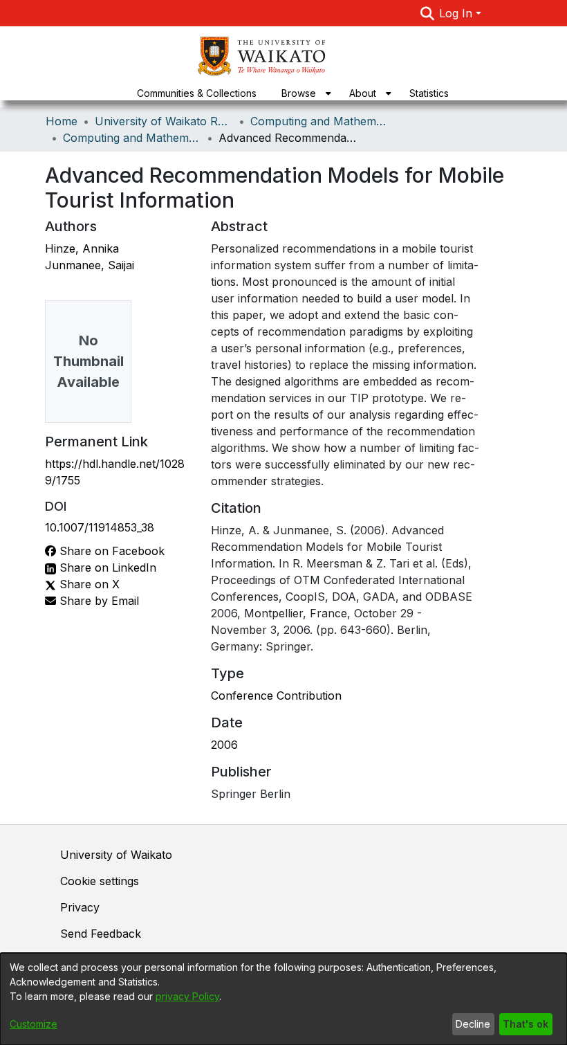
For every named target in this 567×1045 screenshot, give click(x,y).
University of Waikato (116, 855)
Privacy (80, 907)
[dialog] (283, 999)
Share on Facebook (110, 551)
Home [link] (61, 121)
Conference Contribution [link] (276, 695)
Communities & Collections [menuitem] (197, 93)
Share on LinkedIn (106, 567)
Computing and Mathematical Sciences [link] (319, 121)
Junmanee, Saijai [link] (89, 265)
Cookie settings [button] (99, 881)
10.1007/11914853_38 (99, 527)
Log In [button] (457, 13)
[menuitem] (303, 93)
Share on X (88, 584)
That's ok (525, 1024)
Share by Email (97, 601)
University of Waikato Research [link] (164, 121)
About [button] (362, 93)
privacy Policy (187, 996)
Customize (33, 1024)
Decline (473, 1024)
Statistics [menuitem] (429, 93)
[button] (427, 13)
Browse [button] (298, 93)
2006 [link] (224, 745)
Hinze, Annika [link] (82, 248)
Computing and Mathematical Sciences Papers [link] (132, 138)
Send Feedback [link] (100, 933)
